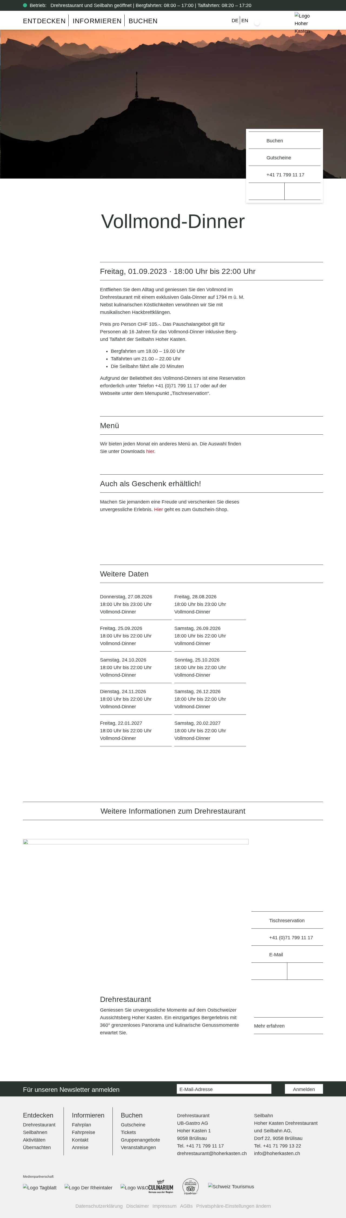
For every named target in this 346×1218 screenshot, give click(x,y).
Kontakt (80, 1140)
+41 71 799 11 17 (205, 1146)
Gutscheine (133, 1125)
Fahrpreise (83, 1132)
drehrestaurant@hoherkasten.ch (212, 1153)
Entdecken (44, 21)
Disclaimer (137, 1206)
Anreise (80, 1147)
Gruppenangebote (140, 1140)
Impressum (164, 1206)
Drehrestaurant (39, 1125)
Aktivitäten (34, 1140)
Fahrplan (81, 1125)
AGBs (186, 1206)
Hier (158, 509)
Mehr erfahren (269, 1026)
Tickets (128, 1132)
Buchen (143, 21)
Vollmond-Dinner (126, 604)
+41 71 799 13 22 (282, 1146)
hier (150, 451)
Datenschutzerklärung (99, 1206)
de (235, 20)
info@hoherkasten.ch (277, 1153)
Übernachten (37, 1147)
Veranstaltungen (138, 1147)
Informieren (97, 21)
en (244, 20)
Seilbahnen (35, 1132)
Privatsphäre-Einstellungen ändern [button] (233, 1206)
